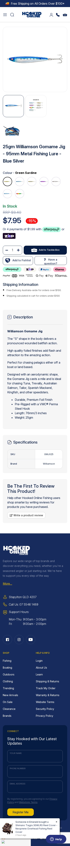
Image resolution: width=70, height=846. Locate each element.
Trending (8, 688)
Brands (7, 715)
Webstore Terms (28, 802)
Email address (17, 784)
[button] (5, 14)
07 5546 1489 (28, 604)
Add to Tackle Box (49, 249)
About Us (41, 667)
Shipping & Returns (47, 681)
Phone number (18, 768)
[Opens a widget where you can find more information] (56, 839)
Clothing (8, 681)
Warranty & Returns (47, 695)
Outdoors (8, 674)
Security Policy (45, 708)
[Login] (51, 14)
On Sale (8, 702)
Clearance (9, 708)
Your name (16, 753)
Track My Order (45, 688)
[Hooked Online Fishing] (32, 14)
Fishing (7, 660)
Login (39, 660)
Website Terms (45, 702)
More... (7, 583)
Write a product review (28, 515)
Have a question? (50, 261)
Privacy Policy (44, 715)
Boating (7, 667)
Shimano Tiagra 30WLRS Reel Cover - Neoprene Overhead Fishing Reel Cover (36, 828)
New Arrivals (10, 695)
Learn (39, 674)
